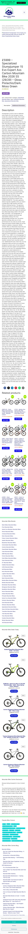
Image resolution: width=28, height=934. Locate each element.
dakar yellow (5, 830)
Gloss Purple (14, 838)
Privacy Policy (16, 932)
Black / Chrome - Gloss (7, 826)
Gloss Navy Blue (17, 836)
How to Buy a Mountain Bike (10, 889)
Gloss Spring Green (6, 840)
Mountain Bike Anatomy (9, 873)
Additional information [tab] (18, 105)
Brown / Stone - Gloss (20, 828)
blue (15, 826)
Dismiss (14, 925)
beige (4, 824)
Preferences (14, 929)
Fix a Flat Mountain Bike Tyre (10, 867)
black (8, 824)
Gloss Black (19, 832)
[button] (24, 34)
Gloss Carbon (5, 834)
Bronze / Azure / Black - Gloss (9, 828)
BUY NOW (5, 93)
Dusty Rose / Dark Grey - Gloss (9, 832)
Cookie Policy (10, 932)
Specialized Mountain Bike (12, 101)
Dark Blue (12, 830)
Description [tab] (7, 105)
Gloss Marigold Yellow (7, 836)
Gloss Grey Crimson (14, 834)
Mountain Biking (6, 849)
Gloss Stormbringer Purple (17, 840)
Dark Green (18, 830)
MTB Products (5, 883)
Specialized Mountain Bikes (12, 25)
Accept (14, 922)
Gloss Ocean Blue (6, 838)
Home (3, 25)
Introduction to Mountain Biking (11, 855)
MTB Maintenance (6, 865)
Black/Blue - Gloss (15, 824)
